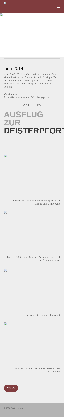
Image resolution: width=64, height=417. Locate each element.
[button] (58, 6)
